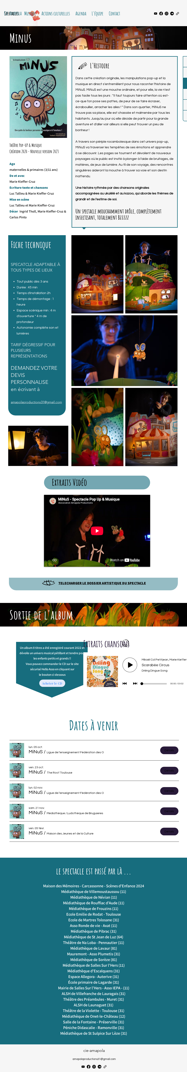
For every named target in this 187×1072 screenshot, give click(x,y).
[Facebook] (161, 13)
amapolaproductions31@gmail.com (36, 402)
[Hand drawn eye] (49, 583)
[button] (36, 751)
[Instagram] (166, 13)
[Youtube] (155, 13)
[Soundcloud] (172, 13)
